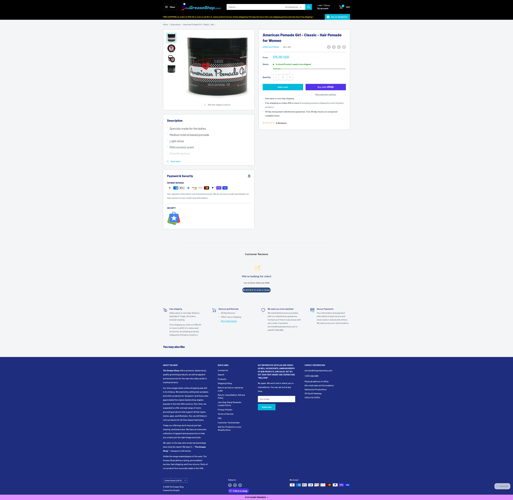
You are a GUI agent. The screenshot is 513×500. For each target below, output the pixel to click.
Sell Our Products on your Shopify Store (229, 428)
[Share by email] (344, 47)
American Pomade (271, 47)
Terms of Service (226, 414)
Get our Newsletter (339, 17)
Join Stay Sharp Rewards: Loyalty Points (230, 403)
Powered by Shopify (171, 490)
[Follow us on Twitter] (235, 485)
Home (165, 24)
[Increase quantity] (290, 77)
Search (221, 374)
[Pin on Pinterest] (334, 47)
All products (175, 24)
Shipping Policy (225, 383)
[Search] (308, 7)
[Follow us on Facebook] (230, 485)
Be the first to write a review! (256, 290)
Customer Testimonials (229, 422)
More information (229, 321)
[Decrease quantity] (276, 77)
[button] (256, 497)
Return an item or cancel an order (230, 389)
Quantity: (267, 77)
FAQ (219, 418)
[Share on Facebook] (329, 47)
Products (222, 379)
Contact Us (223, 370)
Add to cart (283, 87)
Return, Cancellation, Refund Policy (231, 396)
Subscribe (266, 407)
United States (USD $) (173, 480)
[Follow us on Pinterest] (240, 485)
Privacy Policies (225, 409)
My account (322, 8)
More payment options (325, 94)
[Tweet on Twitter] (339, 47)
